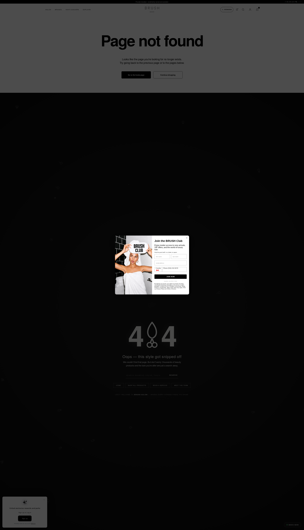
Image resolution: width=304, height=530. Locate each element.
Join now (171, 277)
